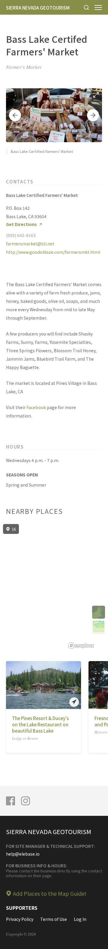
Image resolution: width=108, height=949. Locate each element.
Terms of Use (53, 919)
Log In (80, 919)
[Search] (86, 7)
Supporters (22, 907)
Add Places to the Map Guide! (49, 893)
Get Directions (21, 224)
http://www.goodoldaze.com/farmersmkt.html (53, 252)
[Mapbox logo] (81, 645)
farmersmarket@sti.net (30, 244)
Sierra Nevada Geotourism (38, 7)
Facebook (36, 407)
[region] (54, 586)
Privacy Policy (19, 919)
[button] (15, 115)
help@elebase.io (23, 854)
